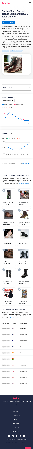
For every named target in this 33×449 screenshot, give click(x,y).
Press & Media (14, 442)
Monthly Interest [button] (7, 136)
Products (15, 411)
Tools (15, 419)
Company (15, 415)
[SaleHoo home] (16, 398)
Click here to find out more (15, 317)
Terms (19, 442)
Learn (15, 427)
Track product (9, 22)
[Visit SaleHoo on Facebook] (9, 436)
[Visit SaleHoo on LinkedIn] (13, 436)
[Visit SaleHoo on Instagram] (16, 436)
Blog (22, 401)
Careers (8, 442)
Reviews (17, 401)
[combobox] (8, 100)
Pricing (12, 401)
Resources (16, 423)
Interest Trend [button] (19, 104)
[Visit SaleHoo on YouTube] (20, 436)
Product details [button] (8, 87)
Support (28, 401)
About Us (5, 401)
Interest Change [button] (7, 104)
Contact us (16, 431)
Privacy (23, 442)
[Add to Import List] (3, 190)
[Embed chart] (16, 100)
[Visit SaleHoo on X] (24, 436)
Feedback (28, 448)
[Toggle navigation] (30, 3)
